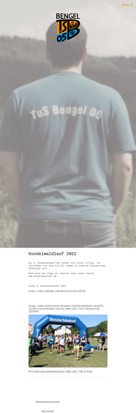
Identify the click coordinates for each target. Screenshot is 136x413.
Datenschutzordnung (48, 401)
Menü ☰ (127, 4)
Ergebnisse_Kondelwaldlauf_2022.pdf (62, 371)
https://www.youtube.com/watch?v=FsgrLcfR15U (57, 290)
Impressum (48, 411)
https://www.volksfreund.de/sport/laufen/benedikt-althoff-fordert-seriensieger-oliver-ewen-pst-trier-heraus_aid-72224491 (66, 308)
